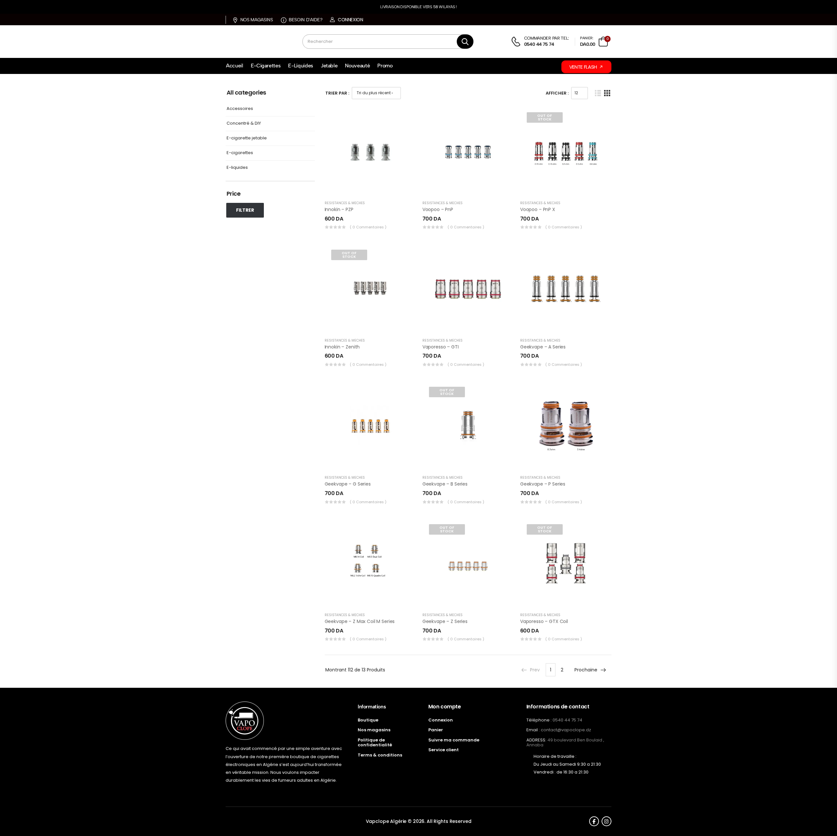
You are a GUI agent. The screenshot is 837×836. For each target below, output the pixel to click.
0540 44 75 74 (567, 720)
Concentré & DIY (244, 123)
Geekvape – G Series (348, 484)
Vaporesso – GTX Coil (544, 621)
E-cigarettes (240, 153)
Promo (384, 65)
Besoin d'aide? (305, 20)
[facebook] (594, 821)
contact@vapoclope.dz (566, 730)
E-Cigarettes (266, 65)
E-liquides (237, 167)
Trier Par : (337, 93)
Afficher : (557, 93)
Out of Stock (544, 117)
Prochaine (585, 670)
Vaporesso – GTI (440, 347)
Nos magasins (256, 20)
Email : (533, 730)
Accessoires (240, 109)
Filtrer (245, 210)
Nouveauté (357, 65)
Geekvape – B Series (445, 484)
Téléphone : (539, 720)
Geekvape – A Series (543, 347)
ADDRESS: (536, 740)
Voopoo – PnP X (537, 209)
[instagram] (606, 821)
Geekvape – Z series (445, 621)
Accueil (234, 65)
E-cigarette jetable (247, 138)
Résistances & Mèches (345, 203)
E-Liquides (300, 65)
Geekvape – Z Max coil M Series (360, 621)
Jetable (329, 65)
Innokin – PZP (339, 209)
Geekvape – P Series (542, 484)
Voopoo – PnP (437, 209)
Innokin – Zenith (342, 347)
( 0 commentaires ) (368, 227)
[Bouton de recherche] (465, 41)
